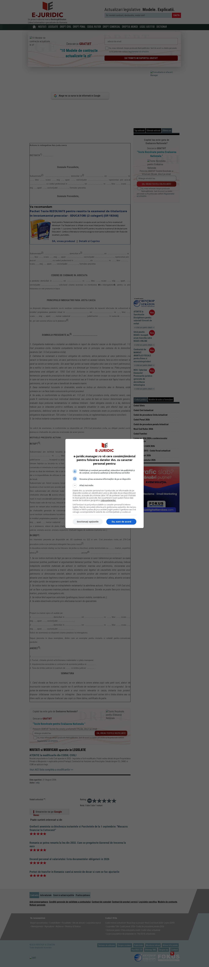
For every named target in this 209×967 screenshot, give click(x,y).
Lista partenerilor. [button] (108, 500)
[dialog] (104, 483)
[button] (104, 485)
